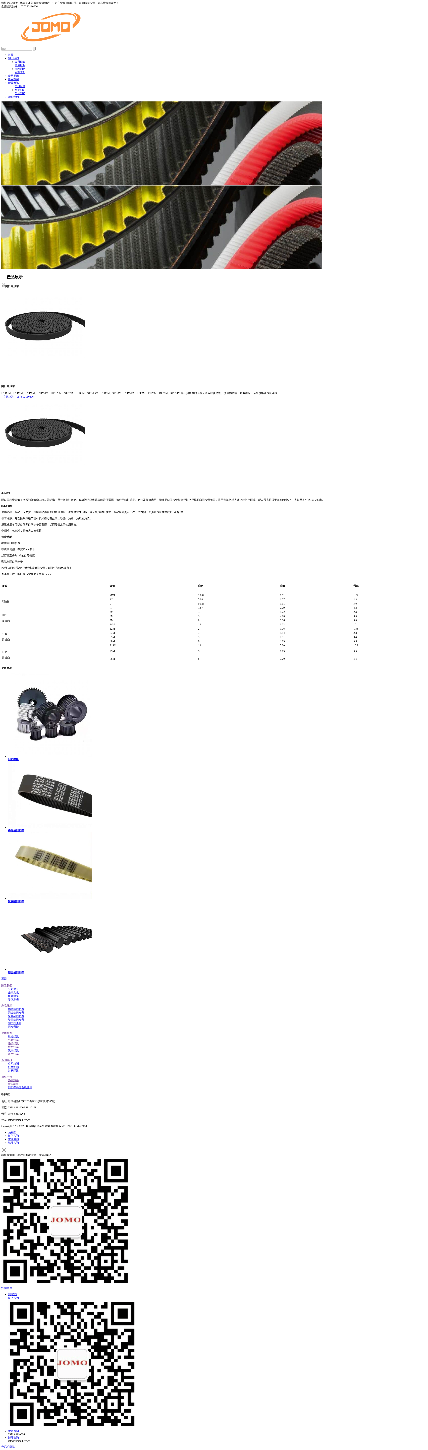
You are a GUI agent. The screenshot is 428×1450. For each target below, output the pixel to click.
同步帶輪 (13, 1026)
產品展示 (13, 75)
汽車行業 (13, 1050)
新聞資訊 (13, 82)
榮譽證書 (13, 1080)
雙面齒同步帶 (16, 1019)
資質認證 (13, 1083)
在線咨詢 (8, 396)
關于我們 (13, 58)
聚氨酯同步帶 (16, 1016)
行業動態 (20, 89)
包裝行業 (13, 1040)
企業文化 (20, 72)
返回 (4, 978)
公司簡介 (20, 61)
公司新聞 (20, 86)
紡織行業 (13, 1036)
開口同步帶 (14, 1023)
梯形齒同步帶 (16, 1009)
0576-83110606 (25, 396)
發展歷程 (20, 65)
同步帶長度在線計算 (20, 1087)
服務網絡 (20, 68)
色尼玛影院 (8, 1446)
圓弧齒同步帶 (16, 1012)
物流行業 (13, 1043)
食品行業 (13, 1047)
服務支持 (6, 1076)
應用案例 (13, 79)
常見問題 (20, 93)
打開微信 (6, 1288)
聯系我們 (13, 96)
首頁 (10, 54)
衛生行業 (13, 1054)
